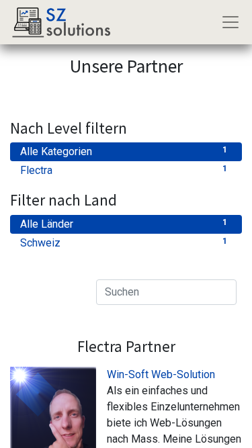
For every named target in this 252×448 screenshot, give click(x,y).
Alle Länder (123, 224)
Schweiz (123, 242)
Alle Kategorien (123, 151)
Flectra (123, 170)
